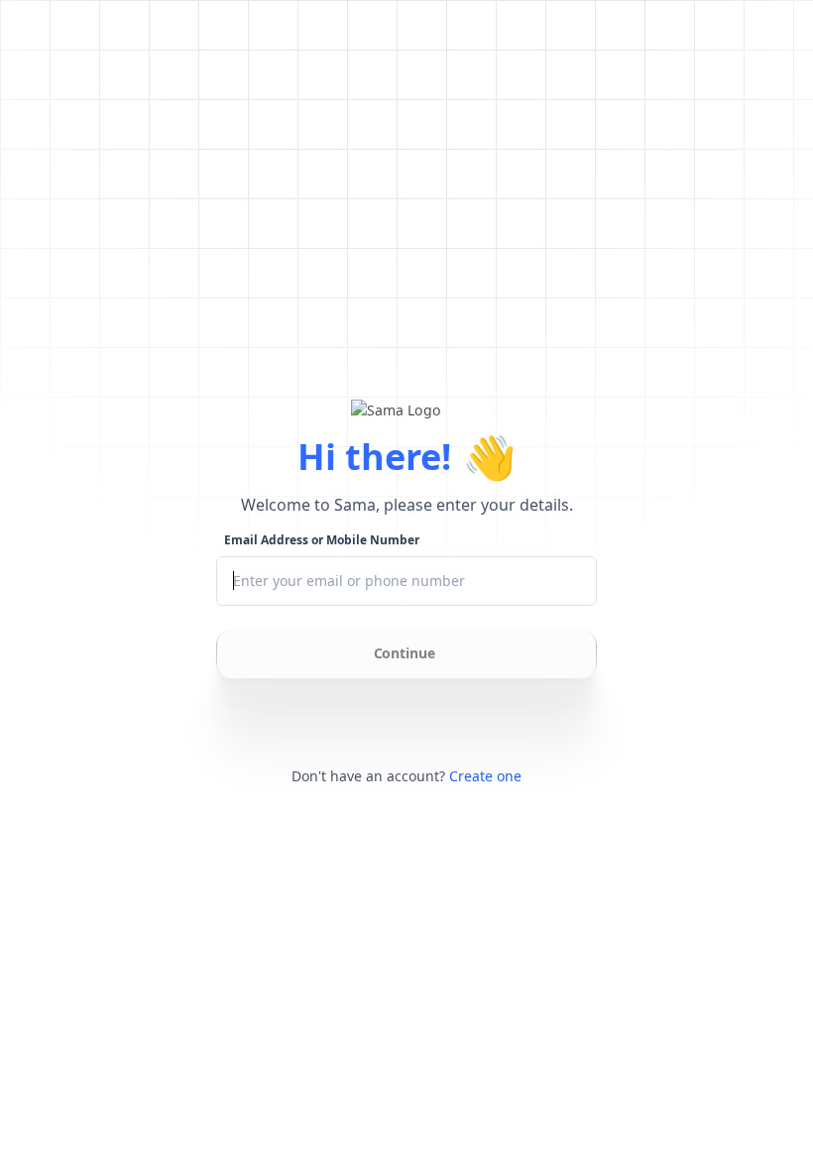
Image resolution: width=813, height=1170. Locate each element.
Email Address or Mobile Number (321, 540)
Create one (485, 775)
